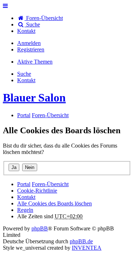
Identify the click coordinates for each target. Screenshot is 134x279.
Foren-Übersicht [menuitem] (44, 18)
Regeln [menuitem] (25, 210)
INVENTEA (86, 248)
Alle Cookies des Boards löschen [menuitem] (54, 203)
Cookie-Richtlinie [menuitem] (37, 191)
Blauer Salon (34, 97)
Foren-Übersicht (50, 184)
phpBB (39, 228)
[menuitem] (26, 31)
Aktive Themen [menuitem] (35, 62)
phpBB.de (81, 241)
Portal (23, 115)
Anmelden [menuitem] (29, 43)
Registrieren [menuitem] (30, 49)
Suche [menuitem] (32, 24)
